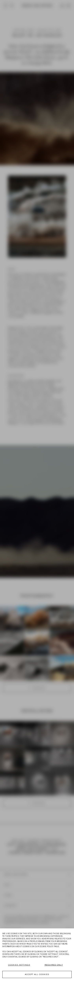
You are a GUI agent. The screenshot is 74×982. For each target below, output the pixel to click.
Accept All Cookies (37, 974)
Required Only (54, 965)
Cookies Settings (19, 965)
